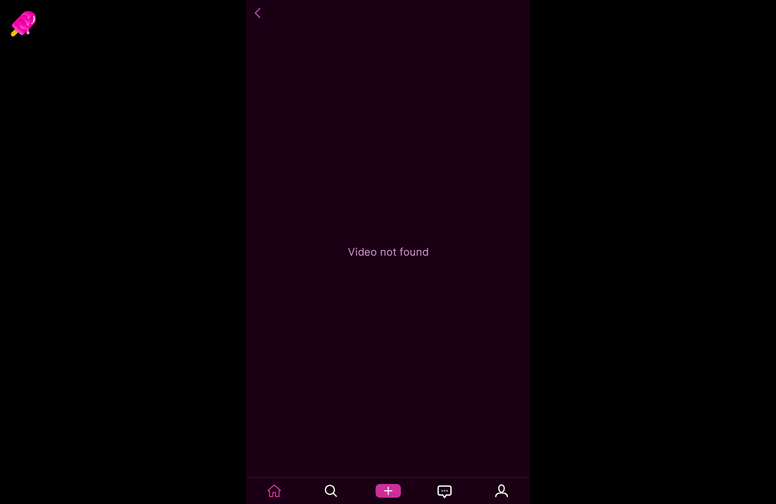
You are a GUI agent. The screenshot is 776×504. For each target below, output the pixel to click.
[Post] (388, 491)
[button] (259, 13)
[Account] (501, 491)
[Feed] (274, 491)
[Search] (331, 491)
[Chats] (445, 491)
